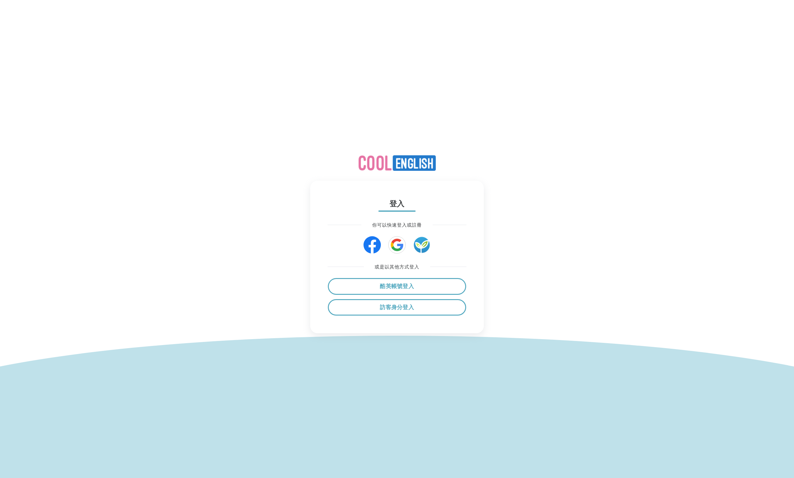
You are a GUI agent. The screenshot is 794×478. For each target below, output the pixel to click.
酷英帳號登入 (397, 286)
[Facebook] (372, 245)
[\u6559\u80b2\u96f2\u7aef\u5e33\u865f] (421, 245)
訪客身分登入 (397, 307)
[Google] (397, 245)
